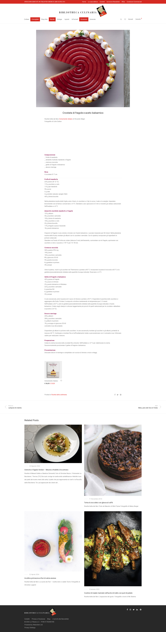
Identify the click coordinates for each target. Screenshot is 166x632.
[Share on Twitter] (117, 395)
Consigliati (35, 19)
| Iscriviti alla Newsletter (60, 619)
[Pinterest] (141, 609)
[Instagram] (130, 609)
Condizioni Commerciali (134, 2)
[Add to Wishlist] (61, 381)
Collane (26, 19)
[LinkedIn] (137, 609)
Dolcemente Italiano (51, 381)
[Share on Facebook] (114, 395)
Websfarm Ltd (38, 625)
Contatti (102, 2)
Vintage (59, 19)
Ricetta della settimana (59, 395)
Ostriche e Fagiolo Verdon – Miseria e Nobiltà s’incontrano (46, 470)
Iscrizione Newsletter (113, 2)
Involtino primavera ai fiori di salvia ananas (40, 578)
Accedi (130, 19)
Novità (52, 19)
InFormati (75, 19)
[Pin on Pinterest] (121, 395)
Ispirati (66, 19)
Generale (93, 19)
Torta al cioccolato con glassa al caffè (98, 503)
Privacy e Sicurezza (38, 619)
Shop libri (44, 19)
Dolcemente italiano (66, 119)
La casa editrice (93, 2)
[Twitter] (133, 609)
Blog (48, 619)
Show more (47, 383)
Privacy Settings (29, 628)
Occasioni (84, 19)
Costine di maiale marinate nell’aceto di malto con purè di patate (108, 593)
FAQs (123, 2)
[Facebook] (127, 609)
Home (84, 2)
